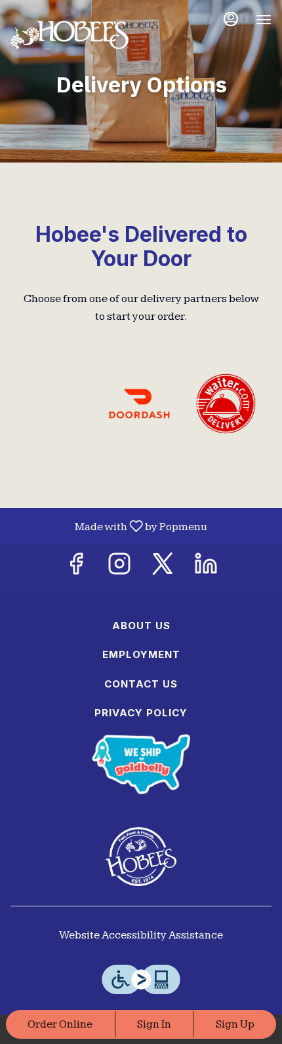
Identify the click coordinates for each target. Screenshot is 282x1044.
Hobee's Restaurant (141, 856)
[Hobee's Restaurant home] (69, 32)
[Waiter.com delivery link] (226, 403)
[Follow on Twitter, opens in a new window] (162, 568)
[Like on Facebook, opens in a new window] (76, 568)
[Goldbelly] (141, 763)
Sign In (154, 1024)
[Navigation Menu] (263, 20)
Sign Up (235, 1024)
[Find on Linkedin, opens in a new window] (206, 568)
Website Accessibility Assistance (141, 935)
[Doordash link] (139, 403)
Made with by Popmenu (108, 526)
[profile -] (231, 19)
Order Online (60, 1024)
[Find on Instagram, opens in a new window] (119, 568)
